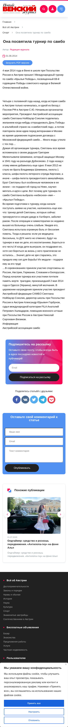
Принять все (34, 703)
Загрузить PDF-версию (17, 62)
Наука (6, 603)
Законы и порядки (12, 590)
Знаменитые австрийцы (15, 615)
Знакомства (9, 637)
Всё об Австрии (11, 27)
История (7, 598)
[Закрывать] (66, 664)
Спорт (6, 32)
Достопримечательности (16, 586)
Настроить (34, 711)
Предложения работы (14, 641)
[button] (7, 515)
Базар (6, 633)
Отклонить (34, 720)
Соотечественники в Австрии (18, 619)
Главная (7, 22)
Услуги (6, 645)
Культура (7, 607)
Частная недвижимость (15, 650)
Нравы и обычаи (11, 594)
